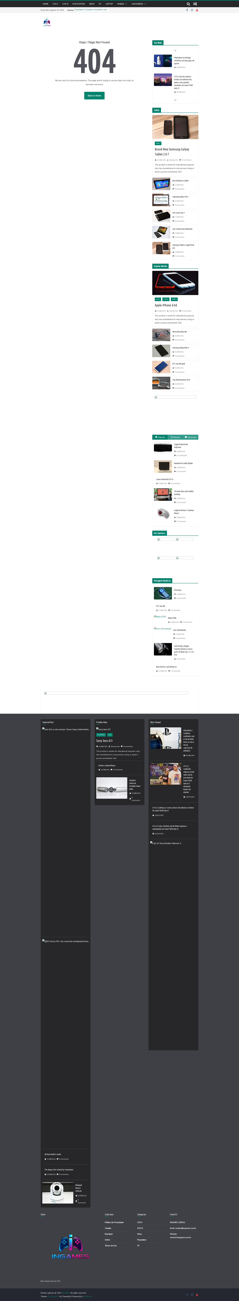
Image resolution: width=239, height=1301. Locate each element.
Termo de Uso (111, 1245)
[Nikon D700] (160, 620)
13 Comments (181, 455)
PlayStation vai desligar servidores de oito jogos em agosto (184, 61)
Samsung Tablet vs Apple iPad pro (183, 246)
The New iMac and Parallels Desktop (184, 492)
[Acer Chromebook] (162, 634)
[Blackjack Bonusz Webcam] (57, 1194)
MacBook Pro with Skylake (183, 463)
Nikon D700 (172, 618)
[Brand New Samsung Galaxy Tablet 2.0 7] (175, 127)
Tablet (158, 143)
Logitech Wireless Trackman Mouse (184, 511)
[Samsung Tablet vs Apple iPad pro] (161, 250)
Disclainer (109, 1234)
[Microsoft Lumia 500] (161, 336)
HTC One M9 (160, 606)
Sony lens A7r (104, 741)
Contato (108, 1228)
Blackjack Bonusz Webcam (79, 1188)
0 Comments (186, 160)
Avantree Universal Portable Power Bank (134, 784)
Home (45, 4)
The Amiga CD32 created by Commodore (59, 1170)
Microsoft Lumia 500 (179, 332)
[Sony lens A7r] (119, 729)
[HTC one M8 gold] (161, 368)
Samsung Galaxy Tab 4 (180, 197)
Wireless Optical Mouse (106, 765)
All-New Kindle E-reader (53, 1154)
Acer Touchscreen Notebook (182, 229)
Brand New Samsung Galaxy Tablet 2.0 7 (172, 151)
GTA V (55, 4)
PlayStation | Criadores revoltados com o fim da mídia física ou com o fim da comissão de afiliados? (188, 740)
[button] (125, 4)
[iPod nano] (163, 594)
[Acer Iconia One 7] (161, 217)
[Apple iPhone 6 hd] (175, 283)
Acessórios (137, 4)
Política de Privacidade (114, 1222)
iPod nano (177, 590)
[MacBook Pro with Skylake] (163, 466)
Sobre (107, 1240)
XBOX (91, 4)
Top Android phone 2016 (181, 380)
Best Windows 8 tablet (180, 181)
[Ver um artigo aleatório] (195, 4)
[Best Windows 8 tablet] (161, 185)
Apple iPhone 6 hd (166, 305)
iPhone (165, 299)
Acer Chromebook (179, 630)
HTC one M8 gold (178, 364)
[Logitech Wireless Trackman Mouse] (163, 513)
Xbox (139, 1234)
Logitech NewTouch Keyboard (181, 445)
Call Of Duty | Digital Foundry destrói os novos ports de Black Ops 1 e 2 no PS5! (184, 650)
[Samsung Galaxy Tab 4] (161, 201)
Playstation (79, 4)
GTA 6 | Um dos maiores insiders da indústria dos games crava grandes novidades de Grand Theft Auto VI (183, 82)
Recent (176, 437)
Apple (158, 299)
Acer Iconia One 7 (178, 213)
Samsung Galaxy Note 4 (180, 348)
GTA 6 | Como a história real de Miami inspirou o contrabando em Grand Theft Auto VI (169, 827)
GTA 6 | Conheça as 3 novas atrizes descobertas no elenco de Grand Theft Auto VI (173, 809)
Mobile (120, 4)
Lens (109, 735)
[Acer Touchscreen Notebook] (161, 233)
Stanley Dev (173, 160)
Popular (161, 437)
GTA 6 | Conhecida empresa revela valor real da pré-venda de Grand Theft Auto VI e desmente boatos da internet (188, 779)
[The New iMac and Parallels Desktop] (163, 494)
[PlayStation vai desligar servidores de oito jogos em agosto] (163, 61)
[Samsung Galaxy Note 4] (161, 352)
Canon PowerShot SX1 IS (164, 479)
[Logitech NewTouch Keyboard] (163, 447)
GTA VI (65, 4)
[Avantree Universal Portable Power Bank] (111, 790)
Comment (192, 437)
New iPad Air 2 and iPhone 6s (166, 667)
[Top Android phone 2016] (161, 384)
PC (100, 4)
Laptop (109, 4)
